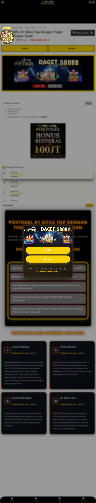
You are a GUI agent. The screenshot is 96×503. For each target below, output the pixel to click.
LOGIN (48, 250)
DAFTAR (48, 259)
